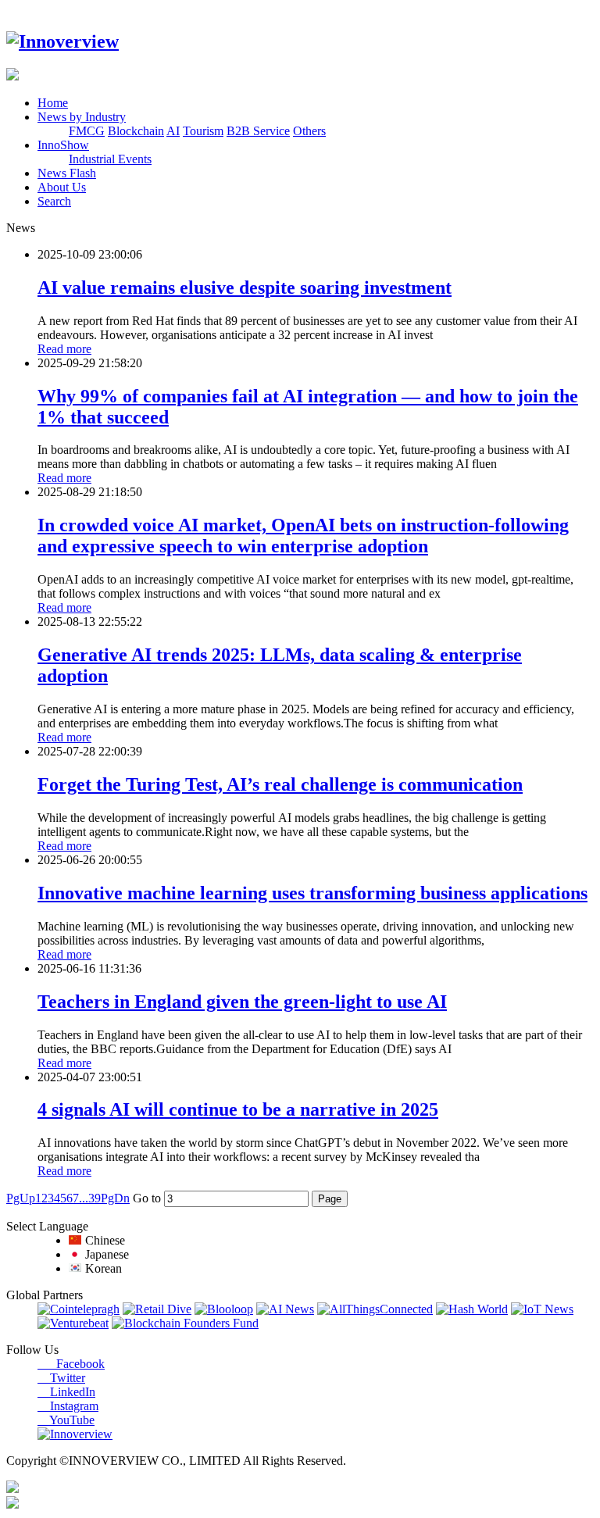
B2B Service (258, 131)
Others (309, 131)
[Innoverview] (62, 41)
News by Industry (82, 116)
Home (53, 102)
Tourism (203, 131)
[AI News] (285, 1309)
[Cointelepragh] (79, 1309)
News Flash (67, 173)
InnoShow (63, 145)
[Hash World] (472, 1309)
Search (54, 201)
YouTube (66, 1420)
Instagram (68, 1406)
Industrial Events (110, 159)
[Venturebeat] (73, 1323)
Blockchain (136, 131)
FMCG (87, 131)
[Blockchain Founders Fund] (185, 1323)
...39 (90, 1198)
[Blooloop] (224, 1309)
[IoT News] (542, 1309)
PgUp (20, 1198)
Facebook (71, 1363)
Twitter (61, 1377)
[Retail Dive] (157, 1309)
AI (173, 131)
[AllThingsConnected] (375, 1309)
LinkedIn (66, 1391)
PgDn (115, 1198)
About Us (62, 187)
